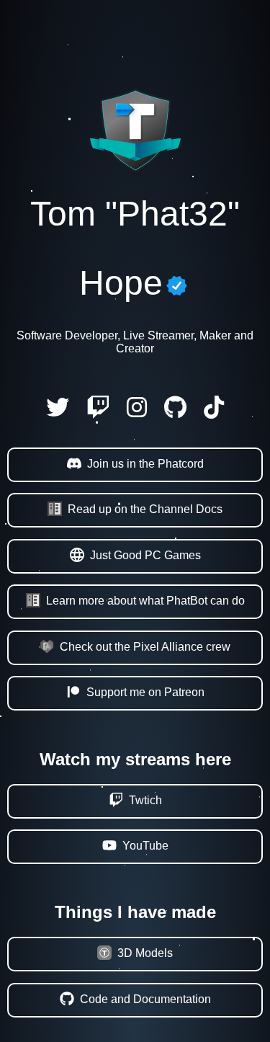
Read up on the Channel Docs (145, 509)
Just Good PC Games (145, 555)
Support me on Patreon (145, 692)
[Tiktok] (214, 412)
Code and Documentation (145, 999)
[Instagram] (137, 412)
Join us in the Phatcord (145, 464)
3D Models (145, 953)
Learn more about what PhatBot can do (145, 601)
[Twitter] (57, 412)
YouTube (145, 846)
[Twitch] (98, 412)
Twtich (145, 800)
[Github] (175, 412)
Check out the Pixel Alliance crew (145, 647)
